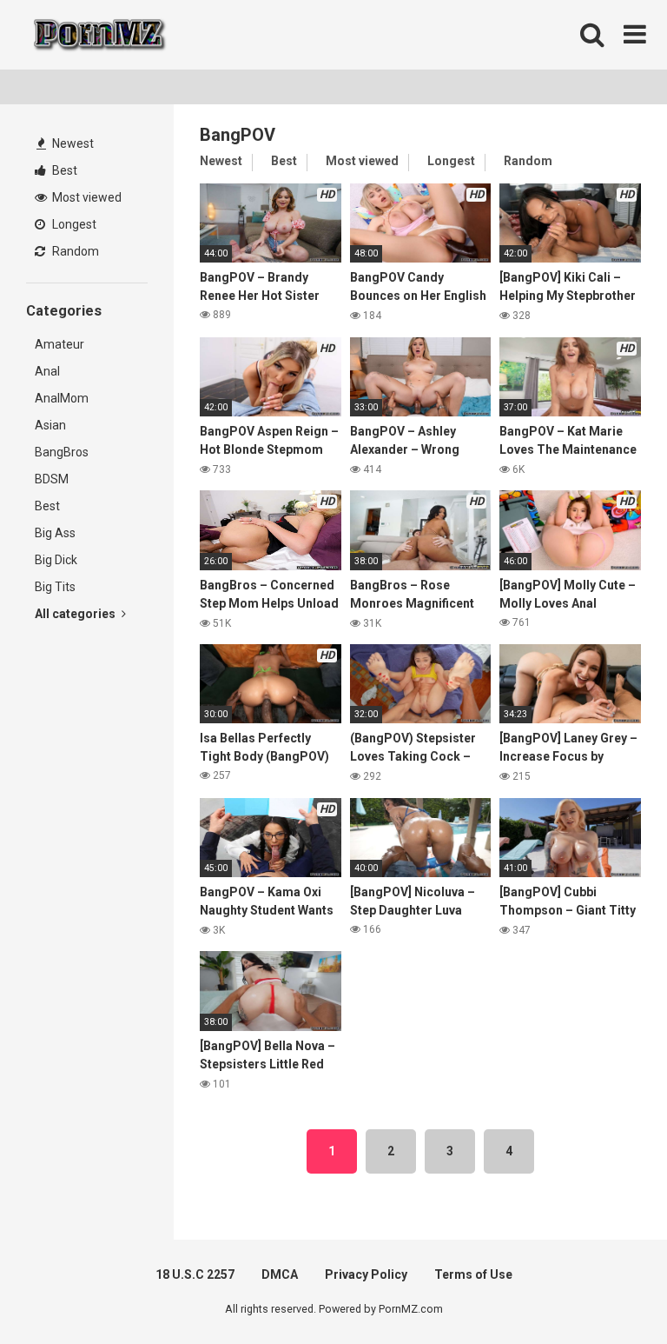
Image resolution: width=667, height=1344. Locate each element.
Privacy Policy (366, 1274)
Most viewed (86, 197)
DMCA (279, 1274)
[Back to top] (608, 1291)
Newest (72, 143)
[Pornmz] (97, 35)
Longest (73, 224)
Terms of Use (473, 1274)
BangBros (62, 452)
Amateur (59, 344)
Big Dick (56, 560)
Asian (50, 425)
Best (63, 170)
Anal (47, 371)
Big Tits (55, 587)
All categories (76, 614)
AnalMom (62, 398)
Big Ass (55, 533)
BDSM (52, 479)
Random (74, 251)
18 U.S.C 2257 (194, 1274)
